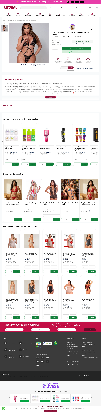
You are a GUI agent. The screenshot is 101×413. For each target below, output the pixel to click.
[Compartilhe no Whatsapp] (23, 65)
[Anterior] (3, 141)
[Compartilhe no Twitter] (25, 65)
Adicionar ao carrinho (76, 48)
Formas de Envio (6, 374)
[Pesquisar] (45, 7)
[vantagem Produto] (72, 60)
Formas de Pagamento (72, 346)
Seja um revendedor (72, 353)
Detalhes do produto (13, 79)
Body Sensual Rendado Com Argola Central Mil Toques (13, 203)
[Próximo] (98, 141)
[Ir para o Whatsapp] (3, 408)
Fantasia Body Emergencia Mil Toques (32, 203)
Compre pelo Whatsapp (68, 8)
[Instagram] (73, 364)
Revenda (25, 349)
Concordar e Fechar (50, 411)
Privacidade (70, 349)
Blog (68, 355)
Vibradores (28, 15)
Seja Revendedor (55, 8)
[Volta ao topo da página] (97, 334)
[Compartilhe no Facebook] (21, 65)
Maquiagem (72, 15)
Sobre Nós (70, 342)
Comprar (25, 400)
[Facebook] (68, 364)
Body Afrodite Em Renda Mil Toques (51, 203)
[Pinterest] (77, 364)
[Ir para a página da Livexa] (50, 385)
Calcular (70, 67)
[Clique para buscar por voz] (22, 8)
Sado (50, 15)
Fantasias (18, 15)
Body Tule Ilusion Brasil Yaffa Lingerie (70, 203)
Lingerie (81, 15)
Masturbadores (40, 15)
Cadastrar (89, 329)
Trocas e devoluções (28, 343)
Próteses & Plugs (60, 15)
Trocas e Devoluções (87, 342)
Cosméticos (8, 15)
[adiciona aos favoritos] (92, 29)
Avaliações (7, 105)
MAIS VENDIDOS (92, 15)
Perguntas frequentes (72, 351)
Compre (19, 219)
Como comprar (71, 344)
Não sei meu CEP (70, 70)
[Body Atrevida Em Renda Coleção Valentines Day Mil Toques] (4, 28)
